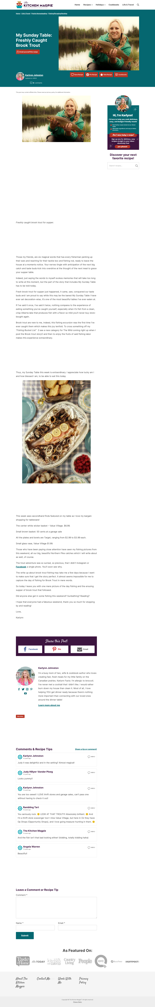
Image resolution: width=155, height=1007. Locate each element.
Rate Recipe (108, 74)
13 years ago (27, 758)
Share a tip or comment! (86, 749)
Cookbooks (122, 74)
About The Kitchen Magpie (22, 982)
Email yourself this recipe (29, 52)
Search (136, 165)
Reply (93, 756)
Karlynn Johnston (34, 75)
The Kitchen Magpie (34, 4)
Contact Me (43, 979)
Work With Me (64, 981)
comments (37, 83)
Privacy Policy (83, 981)
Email (61, 923)
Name (19, 923)
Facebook (21, 567)
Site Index (20, 716)
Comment (21, 895)
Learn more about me (49, 705)
